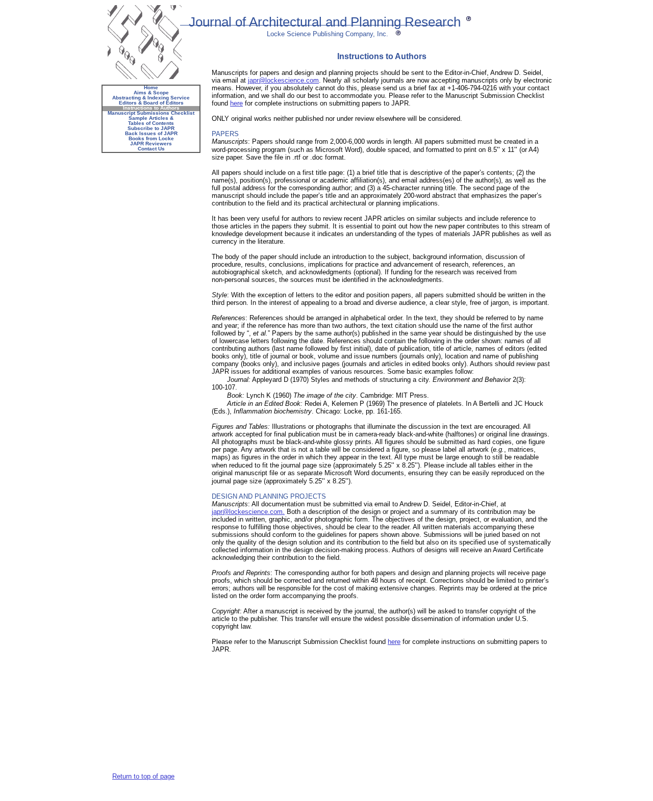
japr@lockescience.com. (248, 511)
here (236, 103)
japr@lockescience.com (283, 80)
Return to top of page (143, 776)
